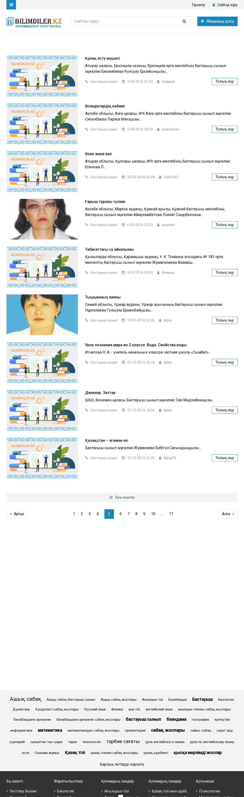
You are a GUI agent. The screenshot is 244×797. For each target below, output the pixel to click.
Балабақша (177, 700)
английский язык (159, 709)
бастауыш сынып (143, 719)
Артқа (19, 514)
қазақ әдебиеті (155, 753)
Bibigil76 (170, 458)
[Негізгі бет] (35, 21)
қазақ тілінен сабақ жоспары (114, 753)
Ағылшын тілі (152, 700)
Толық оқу (224, 81)
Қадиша (168, 81)
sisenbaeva (170, 129)
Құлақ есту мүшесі (102, 58)
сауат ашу (225, 731)
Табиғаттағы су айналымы (109, 249)
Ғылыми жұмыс (47, 753)
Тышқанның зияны (103, 297)
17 (171, 514)
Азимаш (168, 272)
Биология (226, 700)
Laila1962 (171, 177)
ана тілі (134, 709)
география (200, 720)
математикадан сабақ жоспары (93, 731)
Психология (209, 791)
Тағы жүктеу (125, 497)
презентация (135, 731)
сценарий (17, 742)
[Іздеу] (184, 21)
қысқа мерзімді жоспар (198, 752)
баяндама (176, 719)
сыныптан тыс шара (46, 742)
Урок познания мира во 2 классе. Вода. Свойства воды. (136, 345)
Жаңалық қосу (220, 21)
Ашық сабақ (25, 699)
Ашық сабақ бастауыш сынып (71, 700)
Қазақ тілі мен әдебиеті (172, 791)
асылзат (168, 225)
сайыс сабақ (200, 731)
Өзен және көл (98, 154)
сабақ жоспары (168, 730)
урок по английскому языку (212, 742)
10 (153, 514)
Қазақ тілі (75, 752)
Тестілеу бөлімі (23, 791)
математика (50, 730)
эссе (25, 753)
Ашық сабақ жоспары (119, 700)
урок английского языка (164, 742)
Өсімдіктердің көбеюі (105, 106)
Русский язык (95, 709)
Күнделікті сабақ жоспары (57, 709)
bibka (168, 320)
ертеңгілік (222, 720)
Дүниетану (21, 709)
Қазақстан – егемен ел (106, 440)
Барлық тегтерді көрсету (122, 764)
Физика (117, 709)
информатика (21, 731)
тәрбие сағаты (123, 741)
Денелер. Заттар (100, 392)
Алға (226, 514)
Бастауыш (202, 699)
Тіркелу (198, 5)
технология (91, 742)
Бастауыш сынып (104, 81)
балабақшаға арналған (32, 720)
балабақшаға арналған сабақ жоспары (88, 720)
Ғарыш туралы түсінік (105, 201)
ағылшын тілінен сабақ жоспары (204, 709)
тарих (72, 742)
